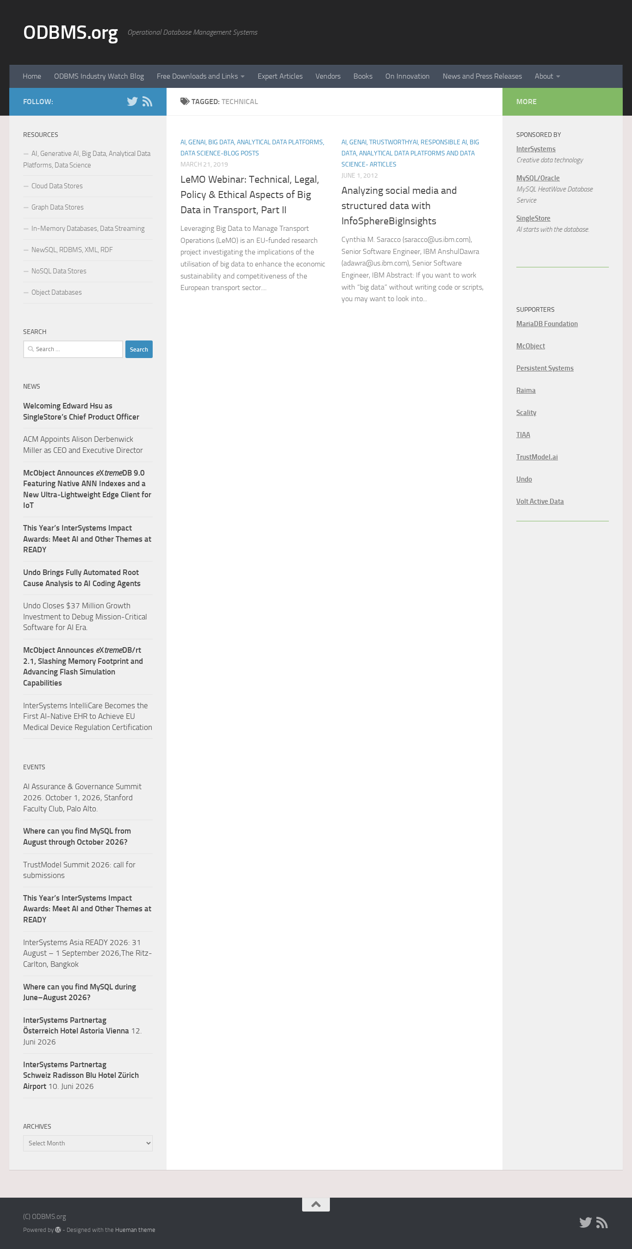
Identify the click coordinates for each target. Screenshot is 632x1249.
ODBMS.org (70, 32)
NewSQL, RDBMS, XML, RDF (72, 250)
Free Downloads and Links (197, 76)
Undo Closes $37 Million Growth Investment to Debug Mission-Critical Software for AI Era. (85, 616)
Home (32, 76)
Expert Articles (280, 76)
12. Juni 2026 (82, 1030)
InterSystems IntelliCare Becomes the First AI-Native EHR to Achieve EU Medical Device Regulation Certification (87, 716)
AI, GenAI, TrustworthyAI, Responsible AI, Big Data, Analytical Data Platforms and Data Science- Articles (410, 153)
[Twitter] (132, 101)
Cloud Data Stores (57, 186)
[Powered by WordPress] (58, 1230)
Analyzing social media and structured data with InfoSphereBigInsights (399, 206)
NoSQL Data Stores (59, 271)
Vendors (328, 76)
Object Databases (56, 292)
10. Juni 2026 (81, 1075)
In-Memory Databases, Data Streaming (88, 228)
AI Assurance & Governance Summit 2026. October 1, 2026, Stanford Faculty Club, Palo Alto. (82, 797)
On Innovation (407, 76)
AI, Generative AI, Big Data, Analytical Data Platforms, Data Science (86, 159)
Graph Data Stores (57, 207)
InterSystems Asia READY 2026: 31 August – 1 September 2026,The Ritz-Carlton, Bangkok (87, 953)
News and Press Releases (482, 76)
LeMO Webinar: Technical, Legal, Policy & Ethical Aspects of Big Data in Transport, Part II (249, 194)
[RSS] (147, 101)
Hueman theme (135, 1229)
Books (362, 76)
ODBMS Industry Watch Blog (99, 76)
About (544, 76)
